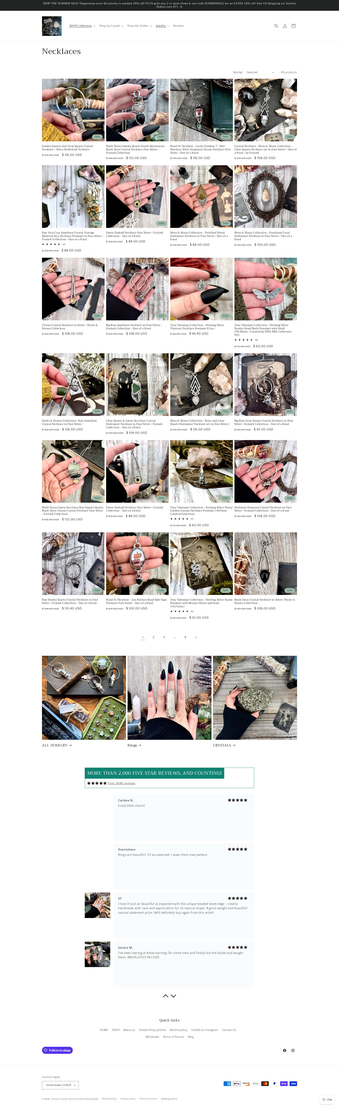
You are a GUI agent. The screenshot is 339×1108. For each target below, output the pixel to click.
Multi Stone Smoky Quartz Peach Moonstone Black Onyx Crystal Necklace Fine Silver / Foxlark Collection (135, 150)
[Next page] (196, 637)
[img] (97, 783)
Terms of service (148, 1099)
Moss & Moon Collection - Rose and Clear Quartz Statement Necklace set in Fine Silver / (200, 422)
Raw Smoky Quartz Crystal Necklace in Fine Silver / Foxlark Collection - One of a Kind (70, 601)
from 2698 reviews (121, 783)
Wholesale (152, 1037)
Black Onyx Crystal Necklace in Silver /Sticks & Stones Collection (264, 601)
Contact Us (229, 1030)
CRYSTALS (222, 745)
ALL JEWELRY (55, 745)
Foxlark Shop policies (152, 1030)
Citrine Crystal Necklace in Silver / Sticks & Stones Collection (70, 327)
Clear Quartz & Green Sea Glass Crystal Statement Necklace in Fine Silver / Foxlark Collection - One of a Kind (134, 424)
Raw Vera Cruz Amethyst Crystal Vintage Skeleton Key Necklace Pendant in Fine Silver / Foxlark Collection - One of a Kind (72, 236)
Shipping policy (169, 1099)
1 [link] (143, 637)
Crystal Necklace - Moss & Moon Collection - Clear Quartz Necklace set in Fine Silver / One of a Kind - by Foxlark (265, 150)
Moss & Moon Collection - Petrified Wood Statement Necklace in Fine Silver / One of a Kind (199, 236)
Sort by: (238, 72)
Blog (190, 1037)
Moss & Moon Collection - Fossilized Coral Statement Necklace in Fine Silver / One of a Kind (263, 236)
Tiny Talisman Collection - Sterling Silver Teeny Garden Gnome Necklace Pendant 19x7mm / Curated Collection (201, 511)
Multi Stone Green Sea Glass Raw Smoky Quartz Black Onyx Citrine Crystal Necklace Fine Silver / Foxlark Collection (72, 511)
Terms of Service (173, 1037)
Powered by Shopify (87, 1099)
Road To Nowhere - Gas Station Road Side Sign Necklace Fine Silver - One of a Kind (136, 601)
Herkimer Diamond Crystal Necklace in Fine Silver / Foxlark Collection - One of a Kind (263, 509)
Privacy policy (128, 1099)
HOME (104, 1030)
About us (129, 1030)
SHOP (115, 1030)
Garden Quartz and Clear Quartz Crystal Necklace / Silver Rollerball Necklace (67, 148)
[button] (82, 26)
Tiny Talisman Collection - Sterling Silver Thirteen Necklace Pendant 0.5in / (197, 327)
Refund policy (179, 1030)
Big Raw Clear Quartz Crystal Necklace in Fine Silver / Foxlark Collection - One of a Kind (263, 422)
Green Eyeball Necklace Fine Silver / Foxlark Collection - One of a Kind (134, 234)
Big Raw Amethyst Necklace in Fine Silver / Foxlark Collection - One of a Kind (134, 327)
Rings (132, 745)
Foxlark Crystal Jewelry (63, 1099)
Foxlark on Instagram (204, 1030)
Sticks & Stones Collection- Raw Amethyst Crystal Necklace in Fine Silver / (69, 422)
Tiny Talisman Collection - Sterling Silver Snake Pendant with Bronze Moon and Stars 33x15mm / (201, 603)
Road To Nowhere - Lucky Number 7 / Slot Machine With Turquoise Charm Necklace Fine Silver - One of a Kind (200, 150)
